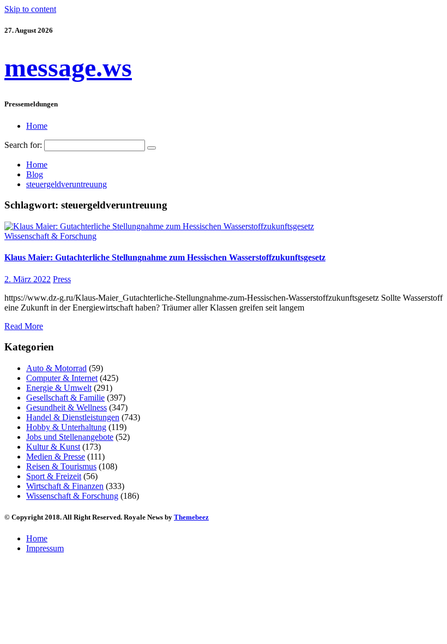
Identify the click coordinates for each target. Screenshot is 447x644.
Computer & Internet (62, 378)
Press (62, 279)
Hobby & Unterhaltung (66, 427)
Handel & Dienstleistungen (72, 417)
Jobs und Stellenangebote (69, 437)
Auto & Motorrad (56, 368)
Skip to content (30, 9)
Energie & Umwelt (59, 387)
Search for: (23, 145)
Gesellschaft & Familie (65, 397)
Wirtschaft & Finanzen (65, 486)
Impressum (45, 548)
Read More (23, 326)
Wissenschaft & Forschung (50, 236)
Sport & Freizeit (53, 476)
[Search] (151, 148)
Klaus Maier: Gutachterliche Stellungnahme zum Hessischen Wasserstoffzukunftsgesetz (164, 257)
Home (36, 125)
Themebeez (191, 517)
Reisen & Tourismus (61, 466)
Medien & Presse (55, 456)
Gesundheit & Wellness (66, 407)
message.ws (68, 67)
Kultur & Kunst (53, 446)
